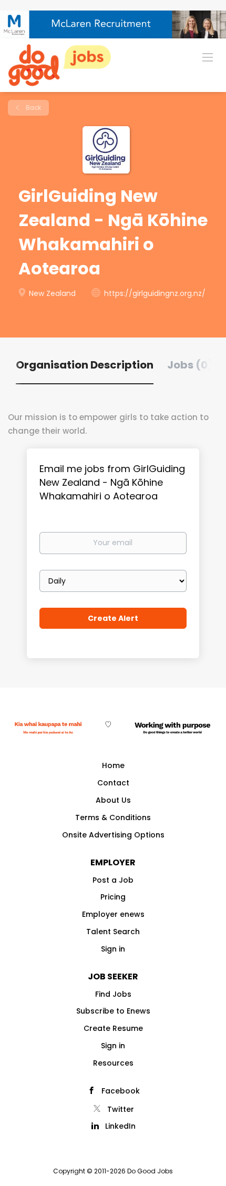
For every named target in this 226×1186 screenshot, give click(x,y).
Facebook (120, 1091)
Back (32, 107)
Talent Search (113, 931)
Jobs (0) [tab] (190, 364)
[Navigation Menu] (207, 57)
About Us (113, 800)
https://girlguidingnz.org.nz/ (155, 293)
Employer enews (113, 914)
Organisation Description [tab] (84, 364)
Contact (113, 783)
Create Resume (113, 1028)
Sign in (113, 949)
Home (113, 765)
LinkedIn (120, 1126)
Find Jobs (113, 994)
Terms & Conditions (113, 817)
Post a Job (113, 880)
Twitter (120, 1109)
